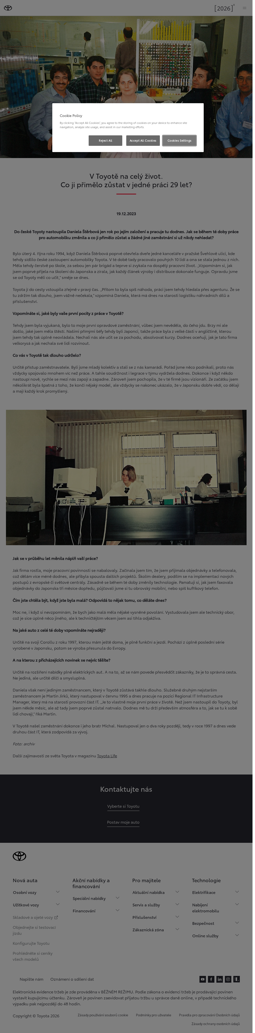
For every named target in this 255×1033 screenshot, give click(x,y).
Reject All (105, 140)
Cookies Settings (179, 140)
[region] (128, 127)
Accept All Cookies (143, 140)
